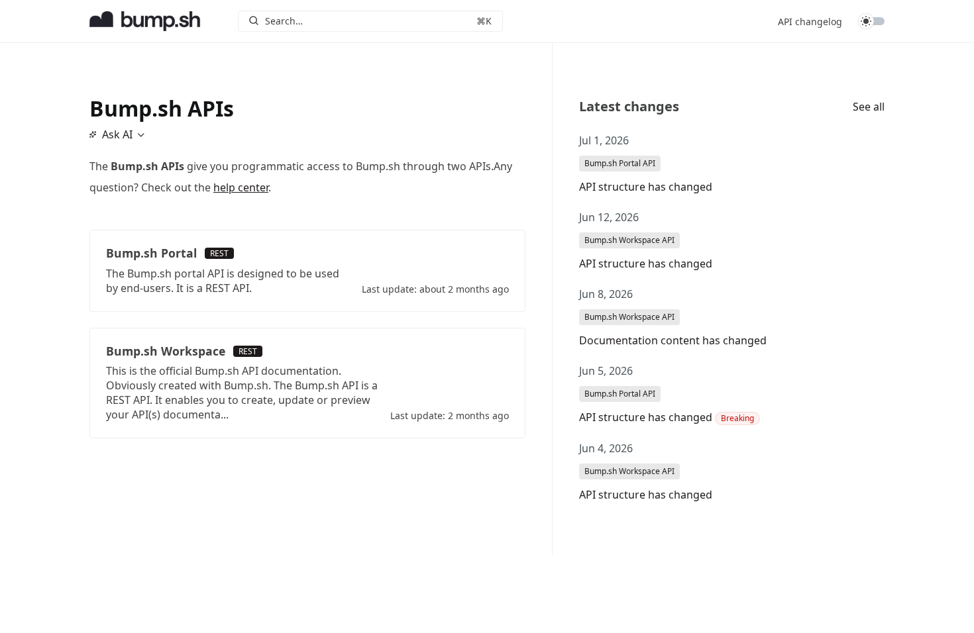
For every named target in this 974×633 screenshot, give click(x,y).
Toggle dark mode (871, 21)
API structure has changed (645, 186)
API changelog (810, 21)
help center (240, 187)
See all (869, 106)
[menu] (115, 134)
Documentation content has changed (673, 340)
